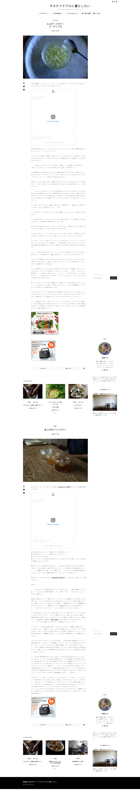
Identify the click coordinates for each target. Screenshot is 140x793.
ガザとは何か (54, 619)
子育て (29, 402)
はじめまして (43, 13)
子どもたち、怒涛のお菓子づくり (32, 405)
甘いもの (55, 20)
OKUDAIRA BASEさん (58, 577)
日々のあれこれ (72, 13)
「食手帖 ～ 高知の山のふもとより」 (103, 394)
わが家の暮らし (57, 13)
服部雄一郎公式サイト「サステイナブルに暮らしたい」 (40, 782)
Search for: (97, 275)
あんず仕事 (55, 407)
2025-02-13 (78, 764)
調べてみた (97, 13)
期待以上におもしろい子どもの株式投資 (55, 762)
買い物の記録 (86, 13)
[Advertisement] (105, 309)
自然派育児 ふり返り (78, 761)
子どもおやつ (78, 405)
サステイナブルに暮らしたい (70, 5)
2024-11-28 (55, 434)
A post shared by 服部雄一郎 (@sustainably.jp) (53, 142)
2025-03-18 (55, 766)
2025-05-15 (32, 408)
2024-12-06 (55, 31)
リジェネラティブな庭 (55, 402)
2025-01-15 (78, 408)
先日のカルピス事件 (64, 487)
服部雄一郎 (105, 358)
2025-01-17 (55, 410)
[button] (54, 413)
